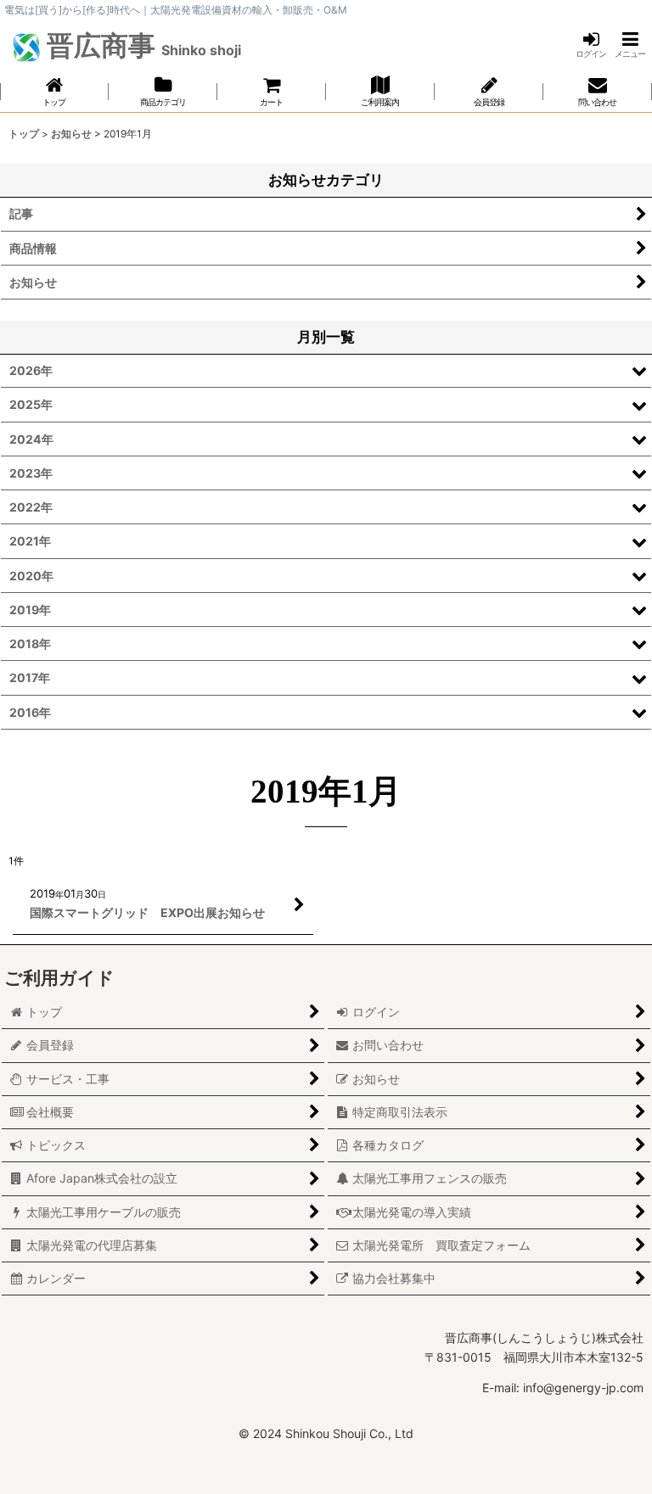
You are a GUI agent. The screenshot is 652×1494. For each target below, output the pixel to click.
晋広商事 (141, 45)
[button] (630, 44)
